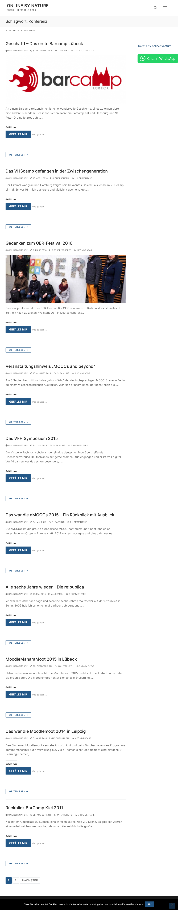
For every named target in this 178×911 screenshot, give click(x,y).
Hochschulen (60, 738)
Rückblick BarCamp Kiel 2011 (34, 807)
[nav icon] (165, 7)
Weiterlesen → (18, 154)
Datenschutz (64, 815)
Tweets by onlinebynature (154, 46)
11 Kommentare (83, 178)
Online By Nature (28, 5)
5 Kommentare (85, 815)
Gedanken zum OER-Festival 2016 (39, 243)
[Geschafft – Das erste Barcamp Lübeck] (66, 79)
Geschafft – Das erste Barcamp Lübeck (44, 43)
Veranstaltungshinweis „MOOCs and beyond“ (50, 366)
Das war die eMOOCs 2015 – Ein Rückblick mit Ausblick (60, 514)
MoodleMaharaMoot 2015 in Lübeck (41, 659)
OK (149, 904)
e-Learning (62, 373)
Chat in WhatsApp (161, 58)
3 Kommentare (78, 522)
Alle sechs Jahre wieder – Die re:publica (45, 587)
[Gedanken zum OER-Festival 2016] (66, 279)
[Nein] (172, 906)
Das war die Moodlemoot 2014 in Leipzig (46, 731)
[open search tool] (155, 7)
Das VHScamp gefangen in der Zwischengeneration (57, 171)
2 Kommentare (79, 445)
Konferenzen (65, 50)
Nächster (30, 880)
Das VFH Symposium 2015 (32, 438)
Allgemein (57, 594)
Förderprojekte (61, 250)
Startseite (12, 30)
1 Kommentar (86, 50)
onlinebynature (18, 50)
